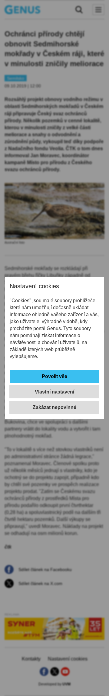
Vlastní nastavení (54, 391)
